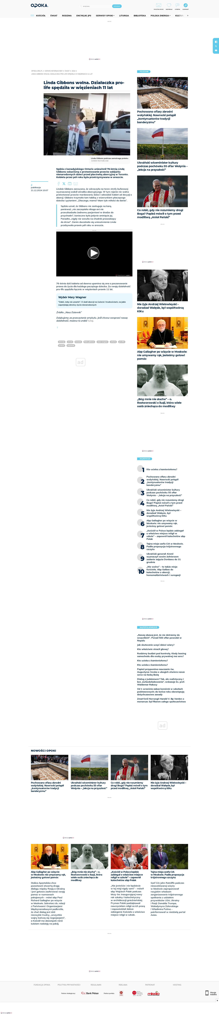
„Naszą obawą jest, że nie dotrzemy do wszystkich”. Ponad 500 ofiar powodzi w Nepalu (159, 637)
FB (58, 183)
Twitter (64, 183)
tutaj (90, 320)
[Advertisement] (109, 40)
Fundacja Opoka (42, 985)
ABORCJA (62, 342)
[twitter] (216, 46)
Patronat (150, 985)
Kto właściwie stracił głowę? (153, 649)
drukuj (70, 183)
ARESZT (70, 342)
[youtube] (216, 50)
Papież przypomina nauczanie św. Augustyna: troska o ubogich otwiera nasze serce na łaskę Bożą (161, 672)
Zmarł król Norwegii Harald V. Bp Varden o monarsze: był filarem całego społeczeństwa (161, 700)
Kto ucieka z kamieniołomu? (152, 660)
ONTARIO (113, 342)
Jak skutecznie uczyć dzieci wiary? (155, 644)
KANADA (78, 342)
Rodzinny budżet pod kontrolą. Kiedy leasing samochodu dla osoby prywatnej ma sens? (161, 655)
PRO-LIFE (121, 342)
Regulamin (96, 985)
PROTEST (61, 345)
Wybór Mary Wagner (72, 297)
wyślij (76, 183)
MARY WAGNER (102, 342)
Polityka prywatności (69, 985)
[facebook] (216, 41)
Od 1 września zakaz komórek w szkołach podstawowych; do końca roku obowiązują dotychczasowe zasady (160, 691)
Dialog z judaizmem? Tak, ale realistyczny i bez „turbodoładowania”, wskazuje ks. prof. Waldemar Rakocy (161, 682)
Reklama (123, 985)
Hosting (177, 985)
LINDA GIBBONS (89, 342)
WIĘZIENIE (70, 345)
